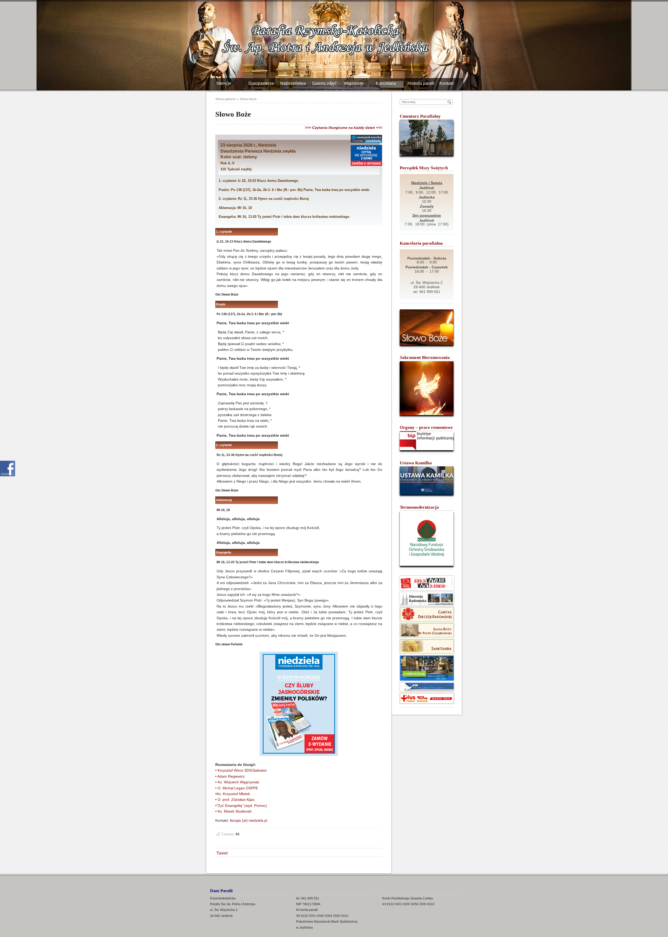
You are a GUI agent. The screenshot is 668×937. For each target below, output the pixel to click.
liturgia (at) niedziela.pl (248, 820)
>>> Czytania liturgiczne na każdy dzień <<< (343, 127)
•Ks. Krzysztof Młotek (232, 794)
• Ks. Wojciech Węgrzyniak (237, 782)
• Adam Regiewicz (230, 776)
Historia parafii (422, 83)
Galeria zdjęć (326, 83)
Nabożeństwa (295, 83)
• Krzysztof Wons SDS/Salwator (241, 770)
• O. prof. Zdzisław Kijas (234, 799)
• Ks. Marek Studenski (233, 811)
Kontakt (448, 83)
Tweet (222, 853)
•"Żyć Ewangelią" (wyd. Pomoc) (241, 805)
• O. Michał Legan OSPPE (236, 788)
